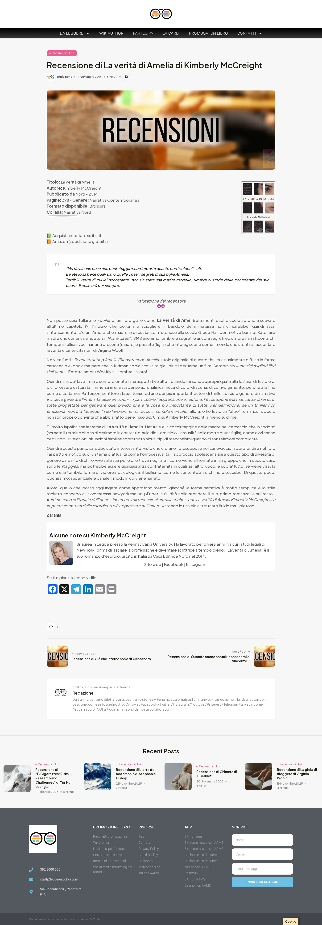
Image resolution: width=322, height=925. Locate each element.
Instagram (195, 564)
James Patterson (84, 393)
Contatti (246, 33)
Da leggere (71, 33)
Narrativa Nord (77, 212)
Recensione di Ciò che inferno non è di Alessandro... (112, 659)
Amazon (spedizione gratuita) (80, 241)
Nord (80, 193)
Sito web (152, 564)
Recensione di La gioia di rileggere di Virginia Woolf (297, 774)
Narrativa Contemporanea (114, 200)
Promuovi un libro (208, 33)
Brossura (97, 206)
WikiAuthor (111, 33)
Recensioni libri (63, 53)
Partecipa (143, 33)
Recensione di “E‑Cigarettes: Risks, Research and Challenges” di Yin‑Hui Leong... (53, 778)
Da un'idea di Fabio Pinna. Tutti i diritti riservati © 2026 (64, 919)
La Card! (171, 33)
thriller (217, 393)
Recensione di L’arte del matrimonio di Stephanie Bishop (136, 774)
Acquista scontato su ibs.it (76, 235)
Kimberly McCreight (82, 188)
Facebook (173, 564)
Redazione (64, 76)
